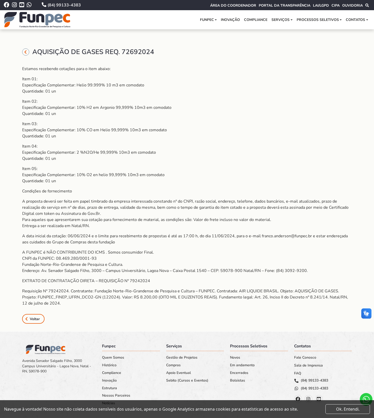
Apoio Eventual (178, 373)
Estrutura (109, 388)
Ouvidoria (352, 5)
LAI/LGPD (321, 5)
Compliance (255, 19)
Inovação (230, 19)
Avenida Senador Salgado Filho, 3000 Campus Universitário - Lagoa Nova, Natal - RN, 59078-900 (56, 366)
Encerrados (239, 373)
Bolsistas (237, 380)
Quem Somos (113, 357)
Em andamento (242, 365)
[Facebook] (298, 399)
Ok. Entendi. (347, 409)
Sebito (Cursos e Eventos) (187, 380)
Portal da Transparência (284, 5)
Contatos (355, 19)
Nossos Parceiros (116, 395)
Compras (173, 365)
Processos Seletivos (318, 19)
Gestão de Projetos (181, 357)
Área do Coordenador (233, 5)
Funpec (207, 19)
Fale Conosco (305, 357)
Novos (235, 357)
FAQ (297, 373)
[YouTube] (319, 399)
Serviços (280, 19)
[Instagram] (308, 399)
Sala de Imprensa (308, 365)
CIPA (336, 5)
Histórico (109, 365)
